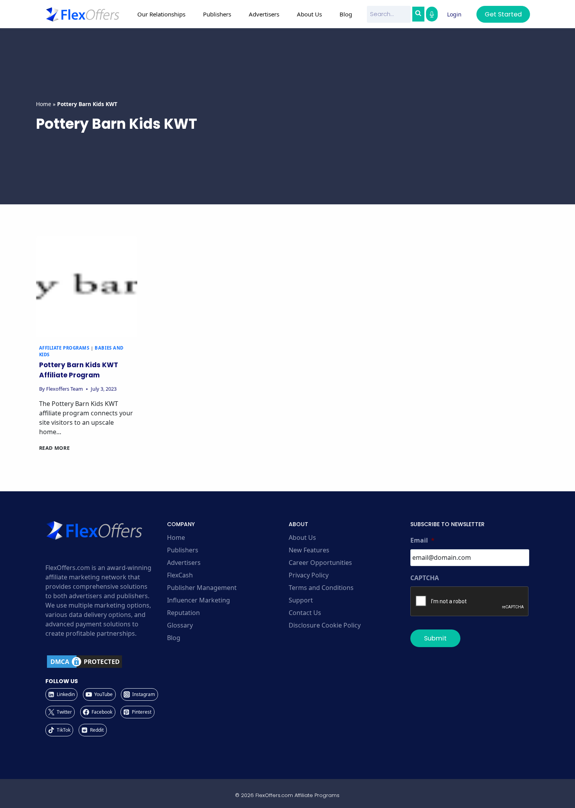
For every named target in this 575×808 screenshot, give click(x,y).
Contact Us (305, 612)
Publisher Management (202, 587)
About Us (302, 537)
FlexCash (180, 575)
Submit (435, 638)
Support (301, 600)
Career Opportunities (320, 562)
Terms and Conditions (321, 587)
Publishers (182, 550)
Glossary (180, 625)
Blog (346, 14)
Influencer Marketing (198, 600)
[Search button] (418, 14)
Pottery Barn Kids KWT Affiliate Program (78, 370)
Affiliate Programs (64, 348)
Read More (54, 447)
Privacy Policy (309, 575)
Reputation (183, 612)
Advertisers (184, 562)
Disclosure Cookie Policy (325, 625)
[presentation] (86, 286)
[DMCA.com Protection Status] (105, 661)
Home (43, 104)
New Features (309, 550)
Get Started (503, 14)
